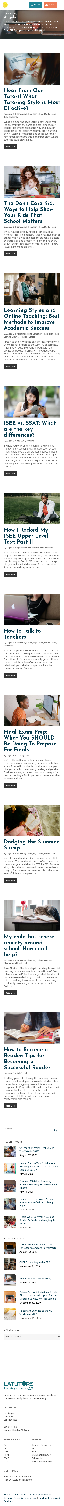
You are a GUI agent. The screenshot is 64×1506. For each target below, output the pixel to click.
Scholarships (38, 1458)
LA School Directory (41, 1454)
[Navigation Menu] (60, 4)
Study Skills (8, 645)
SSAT (23, 441)
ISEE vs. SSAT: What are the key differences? (30, 429)
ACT (6, 1448)
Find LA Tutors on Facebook (17, 1476)
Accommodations (24, 334)
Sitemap (8, 1497)
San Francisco (10, 1419)
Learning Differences (13, 337)
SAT (6, 1445)
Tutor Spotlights (11, 117)
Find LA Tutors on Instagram (18, 1479)
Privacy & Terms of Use (25, 1497)
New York (8, 1416)
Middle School (50, 114)
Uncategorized (23, 755)
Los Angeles (10, 1413)
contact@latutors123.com (16, 1430)
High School (38, 114)
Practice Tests (38, 547)
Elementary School (24, 114)
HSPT (6, 1454)
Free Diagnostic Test (42, 1461)
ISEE (18, 441)
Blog (34, 1451)
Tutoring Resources (41, 1445)
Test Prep (30, 441)
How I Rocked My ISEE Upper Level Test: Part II (26, 536)
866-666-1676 (10, 1426)
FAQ (34, 1448)
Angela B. (10, 114)
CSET (6, 1461)
